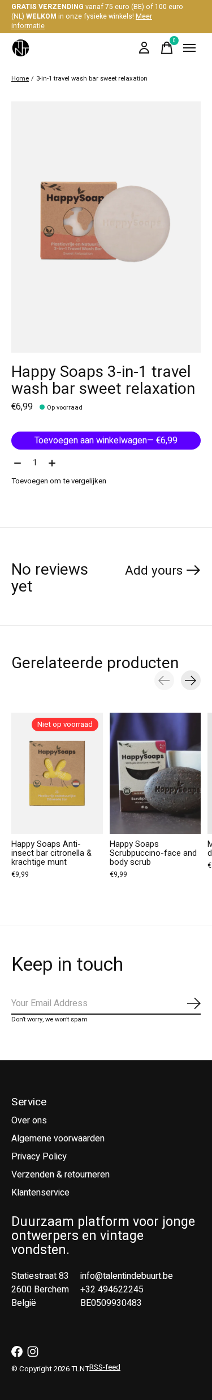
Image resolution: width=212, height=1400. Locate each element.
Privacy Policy (39, 1156)
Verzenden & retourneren (60, 1174)
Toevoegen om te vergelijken (58, 481)
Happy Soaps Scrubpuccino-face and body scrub (153, 853)
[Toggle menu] (189, 48)
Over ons (29, 1120)
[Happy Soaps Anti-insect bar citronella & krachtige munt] (57, 773)
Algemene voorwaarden (58, 1138)
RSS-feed (104, 1367)
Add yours (154, 571)
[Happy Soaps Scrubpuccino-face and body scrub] (155, 773)
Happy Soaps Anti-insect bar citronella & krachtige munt (51, 853)
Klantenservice (40, 1192)
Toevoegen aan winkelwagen (106, 440)
